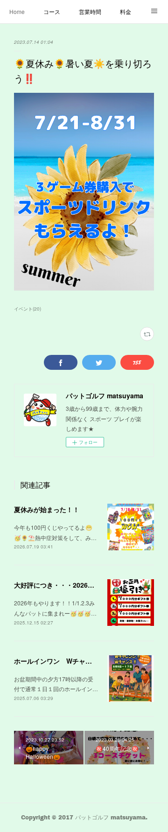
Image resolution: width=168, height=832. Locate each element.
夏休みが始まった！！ (46, 509)
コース (51, 11)
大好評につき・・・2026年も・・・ (67, 584)
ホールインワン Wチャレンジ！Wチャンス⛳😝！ (90, 661)
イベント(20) (27, 308)
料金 (125, 11)
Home (17, 11)
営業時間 (90, 11)
